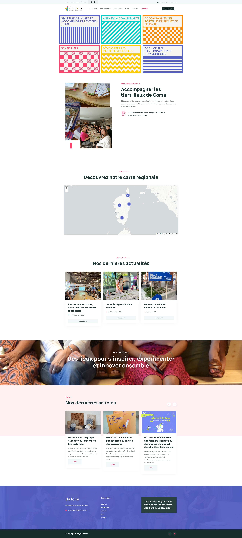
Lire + (75, 462)
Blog (127, 8)
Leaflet (160, 234)
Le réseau (93, 8)
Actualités (118, 8)
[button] (122, 218)
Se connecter (169, 9)
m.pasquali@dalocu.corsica (168, 2)
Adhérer (144, 8)
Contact (135, 8)
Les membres (105, 8)
